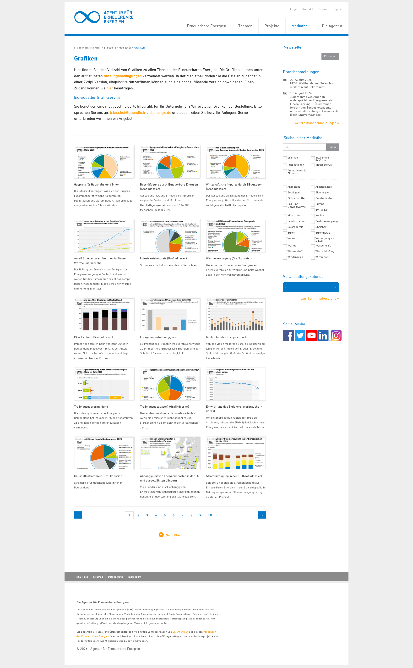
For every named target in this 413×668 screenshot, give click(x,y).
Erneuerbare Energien (206, 25)
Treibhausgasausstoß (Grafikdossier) (164, 406)
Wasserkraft (323, 245)
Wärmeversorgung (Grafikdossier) (229, 258)
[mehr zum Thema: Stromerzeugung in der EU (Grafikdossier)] (236, 453)
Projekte (272, 25)
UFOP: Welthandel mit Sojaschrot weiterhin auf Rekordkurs (312, 85)
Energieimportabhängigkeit (158, 337)
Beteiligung (294, 192)
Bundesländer (323, 198)
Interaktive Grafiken (322, 159)
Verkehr (293, 238)
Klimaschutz (295, 215)
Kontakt (307, 9)
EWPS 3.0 (321, 209)
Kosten (319, 215)
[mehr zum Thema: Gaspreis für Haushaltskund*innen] (104, 162)
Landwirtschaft (297, 221)
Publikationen (296, 164)
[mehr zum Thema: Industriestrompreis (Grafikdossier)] (170, 236)
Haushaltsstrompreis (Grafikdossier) (98, 476)
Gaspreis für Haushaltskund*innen (97, 184)
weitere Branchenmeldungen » (317, 123)
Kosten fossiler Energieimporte (227, 337)
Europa (319, 204)
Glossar (323, 9)
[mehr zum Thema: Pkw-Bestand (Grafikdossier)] (104, 314)
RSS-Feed (82, 576)
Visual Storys (323, 164)
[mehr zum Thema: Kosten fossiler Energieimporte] (236, 314)
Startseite (110, 47)
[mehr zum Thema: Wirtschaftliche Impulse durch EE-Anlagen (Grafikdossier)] (236, 162)
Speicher (320, 226)
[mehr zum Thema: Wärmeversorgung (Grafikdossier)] (236, 236)
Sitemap (98, 576)
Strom (291, 232)
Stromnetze (322, 232)
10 (210, 515)
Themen (245, 25)
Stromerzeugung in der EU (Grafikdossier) (234, 476)
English (337, 9)
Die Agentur (332, 25)
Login (294, 9)
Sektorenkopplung (326, 221)
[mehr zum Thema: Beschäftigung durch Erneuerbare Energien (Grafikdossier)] (170, 162)
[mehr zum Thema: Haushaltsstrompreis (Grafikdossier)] (104, 453)
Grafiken (139, 47)
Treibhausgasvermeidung (91, 406)
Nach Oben (174, 535)
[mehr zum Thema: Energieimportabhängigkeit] (170, 314)
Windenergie (295, 257)
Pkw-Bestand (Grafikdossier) (93, 337)
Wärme (292, 245)
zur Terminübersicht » (320, 298)
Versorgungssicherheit (326, 240)
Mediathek (301, 25)
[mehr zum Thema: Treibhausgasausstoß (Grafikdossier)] (170, 384)
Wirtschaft (322, 257)
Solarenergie (295, 226)
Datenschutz (115, 576)
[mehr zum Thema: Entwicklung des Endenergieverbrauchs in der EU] (236, 384)
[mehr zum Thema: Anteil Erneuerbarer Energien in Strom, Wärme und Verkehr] (104, 236)
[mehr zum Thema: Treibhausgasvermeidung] (104, 384)
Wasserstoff (295, 251)
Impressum (134, 576)
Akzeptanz (294, 186)
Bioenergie (322, 192)
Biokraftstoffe (296, 198)
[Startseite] (104, 17)
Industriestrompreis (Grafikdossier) (163, 258)
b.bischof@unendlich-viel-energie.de (140, 112)
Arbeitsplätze (323, 186)
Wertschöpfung (324, 251)
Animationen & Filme (297, 172)
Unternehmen (180, 631)
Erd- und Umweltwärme (297, 205)
